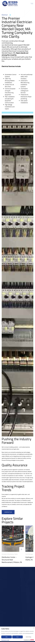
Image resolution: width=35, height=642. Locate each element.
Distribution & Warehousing (8, 554)
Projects (16, 554)
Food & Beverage (29, 554)
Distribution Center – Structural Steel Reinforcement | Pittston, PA (12, 560)
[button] (32, 3)
